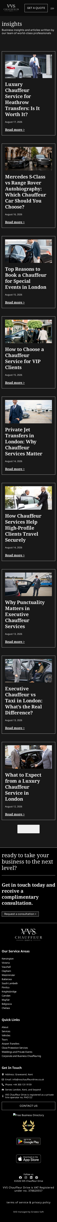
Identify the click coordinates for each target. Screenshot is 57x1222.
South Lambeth (10, 983)
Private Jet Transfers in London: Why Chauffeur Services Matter (23, 441)
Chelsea (6, 1008)
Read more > (15, 129)
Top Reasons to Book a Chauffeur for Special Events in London (26, 278)
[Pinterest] (36, 1177)
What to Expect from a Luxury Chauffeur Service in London (23, 787)
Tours (5, 1039)
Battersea (7, 979)
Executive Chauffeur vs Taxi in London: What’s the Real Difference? (23, 700)
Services (6, 1031)
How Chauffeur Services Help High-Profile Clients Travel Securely (23, 528)
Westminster (8, 975)
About (5, 1027)
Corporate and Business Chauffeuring (21, 1055)
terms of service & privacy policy (29, 1202)
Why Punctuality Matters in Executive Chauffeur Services (25, 614)
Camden (6, 995)
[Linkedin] (31, 1177)
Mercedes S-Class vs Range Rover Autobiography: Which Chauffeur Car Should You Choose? (25, 191)
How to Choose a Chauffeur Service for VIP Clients (24, 358)
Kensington (8, 958)
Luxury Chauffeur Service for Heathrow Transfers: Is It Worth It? (22, 99)
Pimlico (6, 987)
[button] (52, 8)
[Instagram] (25, 1177)
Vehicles (6, 1035)
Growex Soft (37, 1211)
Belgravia (7, 1003)
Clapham (6, 970)
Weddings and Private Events (17, 1051)
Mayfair (6, 999)
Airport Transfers (10, 1043)
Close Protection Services (15, 1047)
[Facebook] (20, 1177)
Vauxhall (6, 966)
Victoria (6, 962)
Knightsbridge (9, 991)
